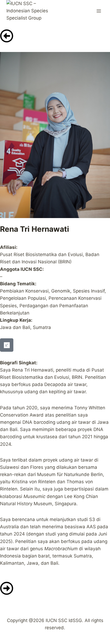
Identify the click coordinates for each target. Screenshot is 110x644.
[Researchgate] (6, 345)
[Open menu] (99, 11)
